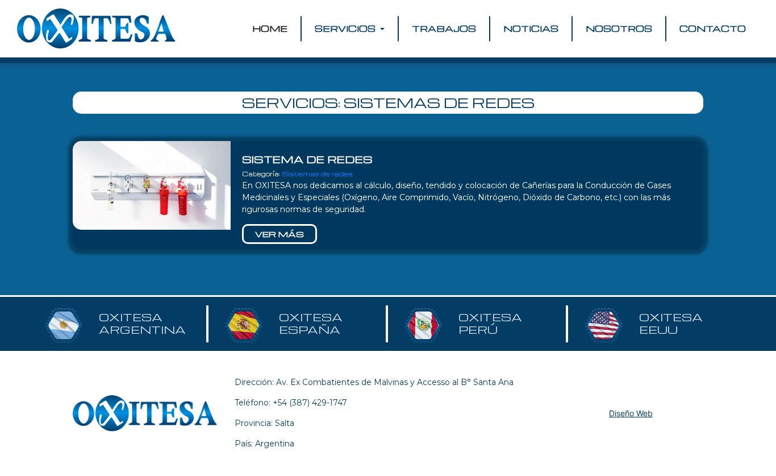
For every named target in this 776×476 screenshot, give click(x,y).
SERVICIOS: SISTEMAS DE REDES (388, 102)
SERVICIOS (346, 28)
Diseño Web (631, 413)
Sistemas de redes (317, 173)
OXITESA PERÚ (490, 323)
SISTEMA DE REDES (307, 158)
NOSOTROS (619, 28)
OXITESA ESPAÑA (311, 323)
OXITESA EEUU (671, 323)
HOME (272, 28)
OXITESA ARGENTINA (142, 323)
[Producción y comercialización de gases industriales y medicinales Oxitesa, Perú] (96, 29)
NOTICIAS (530, 28)
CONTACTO (712, 28)
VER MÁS (279, 234)
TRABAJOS (444, 28)
